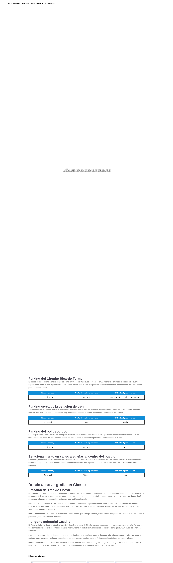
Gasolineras (50, 3)
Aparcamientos (37, 3)
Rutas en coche (14, 3)
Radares (25, 3)
